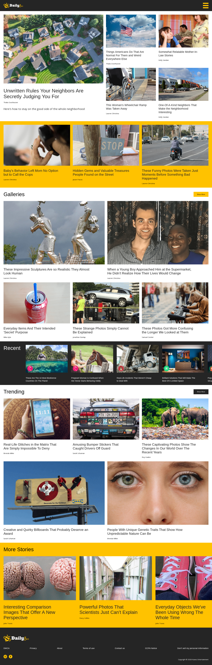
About (59, 648)
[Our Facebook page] (10, 656)
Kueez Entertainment (200, 659)
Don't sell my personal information (192, 648)
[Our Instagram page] (5, 656)
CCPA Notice (151, 648)
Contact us (120, 648)
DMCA (6, 648)
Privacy (33, 648)
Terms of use (89, 648)
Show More (201, 194)
